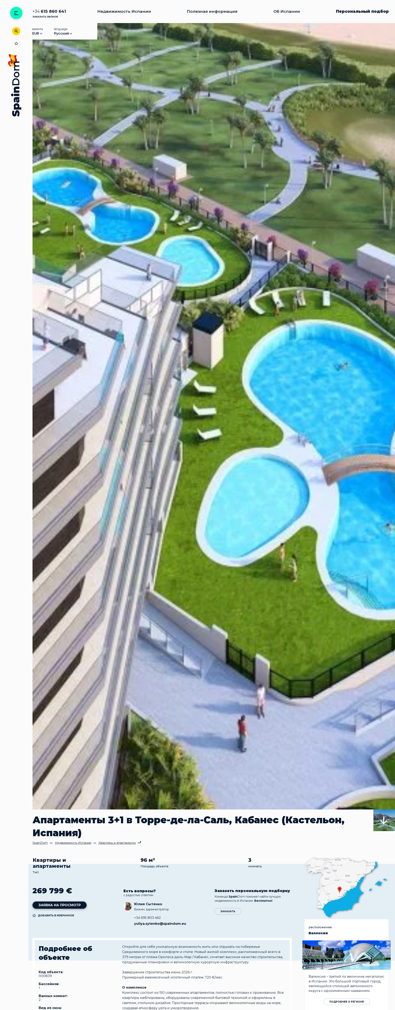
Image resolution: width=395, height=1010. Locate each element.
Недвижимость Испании (124, 11)
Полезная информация (212, 11)
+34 (49, 11)
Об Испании (286, 11)
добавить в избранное (56, 915)
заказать (228, 911)
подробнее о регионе (346, 1001)
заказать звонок (45, 16)
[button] (384, 820)
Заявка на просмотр (59, 905)
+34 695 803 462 (147, 918)
